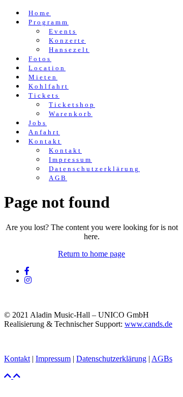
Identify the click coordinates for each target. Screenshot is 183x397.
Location (47, 68)
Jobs (37, 123)
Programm (48, 22)
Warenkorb (71, 114)
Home (39, 13)
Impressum (70, 159)
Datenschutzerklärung (94, 169)
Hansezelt (69, 49)
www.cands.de (148, 324)
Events (63, 31)
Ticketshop (72, 104)
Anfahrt (44, 132)
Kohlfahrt (48, 86)
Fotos (39, 59)
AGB (58, 178)
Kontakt (45, 141)
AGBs (161, 358)
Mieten (42, 77)
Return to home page (91, 253)
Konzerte (67, 40)
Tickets (43, 95)
